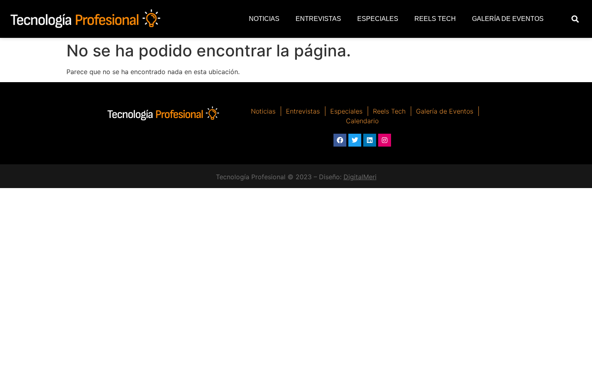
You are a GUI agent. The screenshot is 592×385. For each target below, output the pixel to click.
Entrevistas (318, 18)
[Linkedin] (369, 140)
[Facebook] (339, 140)
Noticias (264, 18)
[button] (575, 19)
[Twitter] (354, 140)
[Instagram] (384, 140)
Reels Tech (435, 18)
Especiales (377, 18)
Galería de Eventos (508, 18)
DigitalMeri (360, 177)
